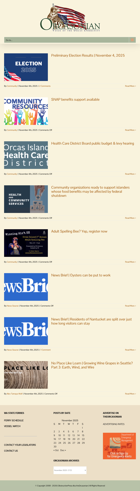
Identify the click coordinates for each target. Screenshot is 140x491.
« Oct (56, 450)
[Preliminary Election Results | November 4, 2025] (26, 67)
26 (69, 442)
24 (59, 442)
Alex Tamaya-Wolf (14, 393)
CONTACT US (11, 450)
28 (78, 442)
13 (73, 435)
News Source (12, 305)
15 (83, 435)
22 (83, 439)
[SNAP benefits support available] (26, 111)
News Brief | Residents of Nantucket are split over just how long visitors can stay (91, 321)
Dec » (63, 450)
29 (83, 442)
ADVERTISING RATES (113, 424)
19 (69, 439)
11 (64, 435)
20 (73, 439)
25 (64, 442)
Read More (130, 86)
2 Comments (45, 86)
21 (78, 439)
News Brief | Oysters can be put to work (80, 275)
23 (55, 442)
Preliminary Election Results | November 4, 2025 (88, 55)
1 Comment (45, 349)
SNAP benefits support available (75, 99)
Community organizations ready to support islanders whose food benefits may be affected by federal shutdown (90, 191)
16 (55, 439)
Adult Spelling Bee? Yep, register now (79, 231)
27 (73, 442)
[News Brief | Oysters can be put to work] (26, 287)
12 (69, 435)
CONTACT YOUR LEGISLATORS (20, 444)
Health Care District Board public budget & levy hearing (92, 143)
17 (59, 439)
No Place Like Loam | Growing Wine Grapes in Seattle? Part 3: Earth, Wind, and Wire (92, 365)
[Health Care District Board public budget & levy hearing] (26, 155)
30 (55, 446)
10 (59, 435)
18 (64, 439)
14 (78, 435)
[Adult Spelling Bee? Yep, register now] (26, 243)
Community (12, 86)
